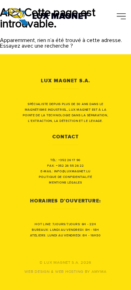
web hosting (69, 272)
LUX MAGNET (60, 16)
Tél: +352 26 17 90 (65, 160)
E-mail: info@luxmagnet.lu (65, 171)
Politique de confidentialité (65, 177)
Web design (37, 272)
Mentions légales (65, 183)
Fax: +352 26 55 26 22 (65, 166)
